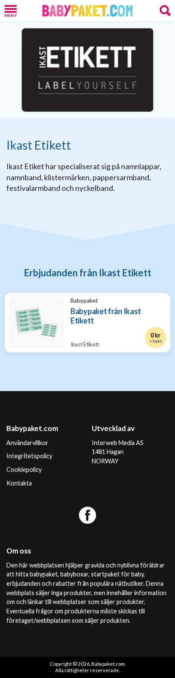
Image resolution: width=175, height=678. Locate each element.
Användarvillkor (27, 442)
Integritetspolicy (29, 456)
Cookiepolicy (24, 469)
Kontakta (19, 483)
